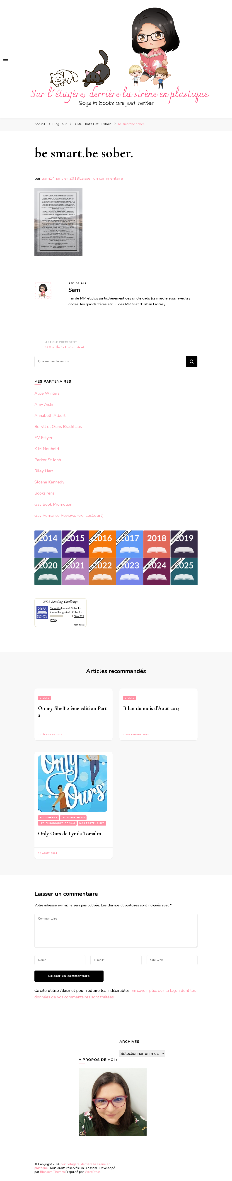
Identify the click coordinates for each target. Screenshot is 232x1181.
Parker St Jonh (47, 460)
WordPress (93, 1172)
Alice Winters (47, 393)
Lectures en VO (73, 817)
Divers (45, 698)
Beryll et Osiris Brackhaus (58, 426)
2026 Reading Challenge (60, 601)
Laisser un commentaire (101, 178)
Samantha (55, 608)
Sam (46, 178)
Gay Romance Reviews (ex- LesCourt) (69, 515)
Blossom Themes (52, 1172)
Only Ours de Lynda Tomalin (69, 833)
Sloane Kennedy (49, 482)
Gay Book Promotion (53, 504)
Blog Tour (60, 124)
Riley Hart (43, 471)
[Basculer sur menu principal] (5, 59)
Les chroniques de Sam (57, 823)
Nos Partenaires (92, 823)
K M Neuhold (46, 449)
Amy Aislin (44, 404)
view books (79, 624)
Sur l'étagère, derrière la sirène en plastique (72, 1166)
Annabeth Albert (49, 415)
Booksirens (44, 493)
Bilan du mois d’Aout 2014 (151, 708)
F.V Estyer (43, 437)
